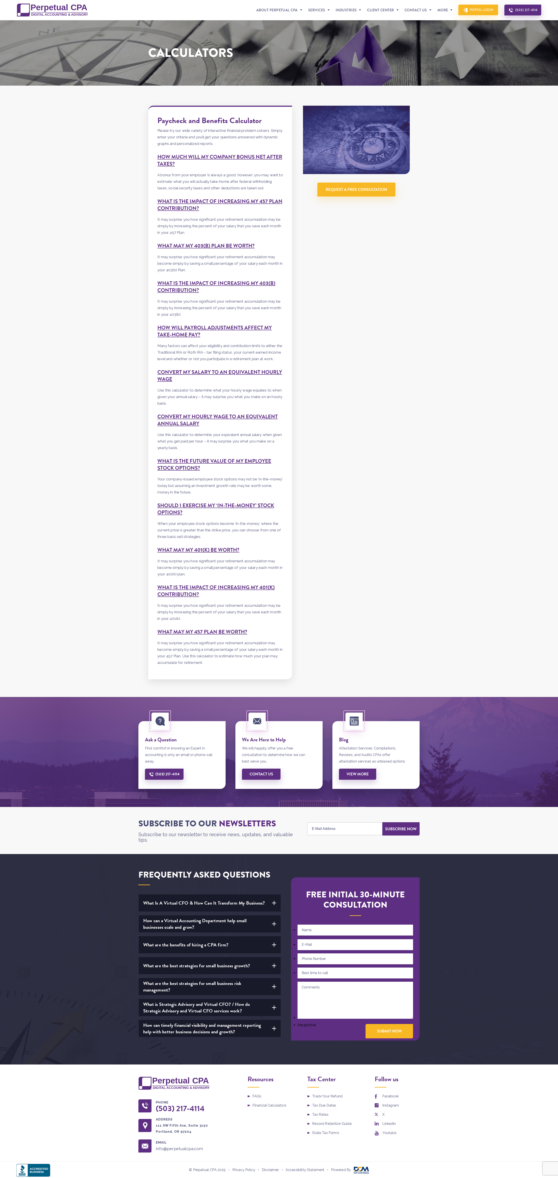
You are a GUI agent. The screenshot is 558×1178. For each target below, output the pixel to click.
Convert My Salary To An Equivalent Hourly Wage (219, 375)
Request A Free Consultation (356, 189)
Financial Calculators (269, 1105)
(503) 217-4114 (526, 9)
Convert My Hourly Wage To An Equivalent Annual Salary (217, 420)
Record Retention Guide (332, 1124)
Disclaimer (270, 1170)
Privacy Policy (243, 1170)
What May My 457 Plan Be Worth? (202, 632)
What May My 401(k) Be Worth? (198, 550)
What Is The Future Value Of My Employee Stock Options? (214, 464)
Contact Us (416, 10)
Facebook (390, 1096)
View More (358, 774)
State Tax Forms (325, 1133)
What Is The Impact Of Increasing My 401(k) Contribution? (216, 590)
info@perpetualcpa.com (179, 1148)
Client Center (380, 10)
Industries (346, 10)
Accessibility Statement (305, 1170)
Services (316, 10)
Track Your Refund (327, 1096)
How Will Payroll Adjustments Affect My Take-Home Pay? (214, 331)
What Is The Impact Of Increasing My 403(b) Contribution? (216, 286)
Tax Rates (320, 1114)
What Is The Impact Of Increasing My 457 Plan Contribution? (219, 204)
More (442, 10)
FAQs (257, 1096)
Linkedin (389, 1124)
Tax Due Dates (324, 1105)
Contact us (261, 774)
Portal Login (481, 9)
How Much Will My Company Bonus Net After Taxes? (219, 160)
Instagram (390, 1105)
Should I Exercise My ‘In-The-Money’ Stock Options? (215, 509)
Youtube (389, 1133)
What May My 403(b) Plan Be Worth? (206, 246)
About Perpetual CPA (277, 10)
